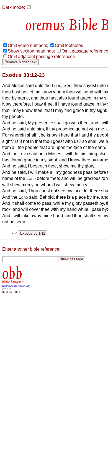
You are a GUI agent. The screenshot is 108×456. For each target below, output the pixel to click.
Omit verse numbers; (28, 45)
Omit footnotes (69, 45)
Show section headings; (31, 51)
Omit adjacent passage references (41, 56)
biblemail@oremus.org (16, 285)
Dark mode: (13, 7)
